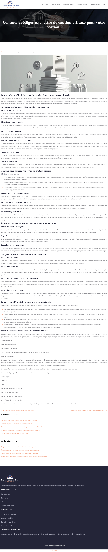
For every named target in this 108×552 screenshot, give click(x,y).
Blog (104, 4)
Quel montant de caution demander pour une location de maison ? (20, 453)
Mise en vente (55, 4)
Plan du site (54, 550)
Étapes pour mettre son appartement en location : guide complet (20, 450)
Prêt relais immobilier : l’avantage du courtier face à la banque (19, 420)
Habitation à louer (82, 4)
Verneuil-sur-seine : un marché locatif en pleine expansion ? (87, 410)
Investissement (95, 4)
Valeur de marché (68, 4)
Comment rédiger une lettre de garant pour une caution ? (19, 410)
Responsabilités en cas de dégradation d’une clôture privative (19, 447)
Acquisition (45, 4)
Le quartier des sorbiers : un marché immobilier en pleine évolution (20, 430)
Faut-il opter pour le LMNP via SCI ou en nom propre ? (17, 424)
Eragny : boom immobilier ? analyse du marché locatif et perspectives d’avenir (24, 456)
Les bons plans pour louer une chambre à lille (14, 433)
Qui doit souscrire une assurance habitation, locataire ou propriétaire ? (21, 427)
